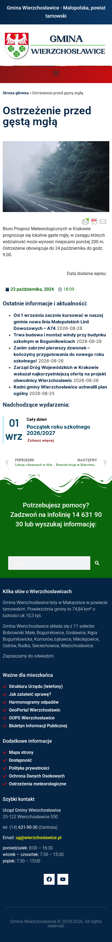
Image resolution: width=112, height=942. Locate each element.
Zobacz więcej (40, 440)
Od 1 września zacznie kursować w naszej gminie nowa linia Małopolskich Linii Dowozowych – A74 (58, 321)
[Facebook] (49, 879)
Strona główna (16, 92)
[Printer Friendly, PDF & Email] (94, 221)
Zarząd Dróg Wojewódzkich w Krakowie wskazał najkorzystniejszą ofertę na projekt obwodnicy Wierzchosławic (60, 374)
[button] (56, 73)
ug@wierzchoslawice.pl (38, 837)
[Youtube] (62, 879)
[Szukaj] (97, 563)
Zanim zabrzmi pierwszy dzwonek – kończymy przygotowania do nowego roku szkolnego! (59, 354)
